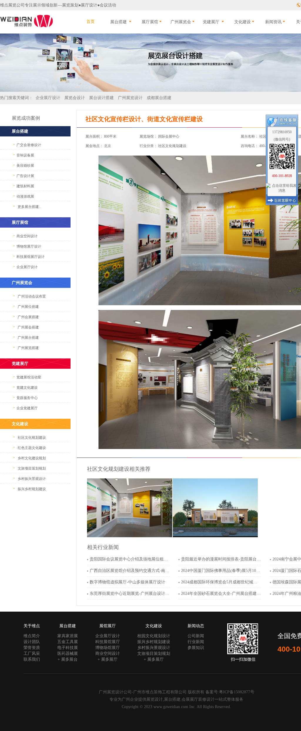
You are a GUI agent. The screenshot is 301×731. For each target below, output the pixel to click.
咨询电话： (249, 146)
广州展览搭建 (28, 348)
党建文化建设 (27, 387)
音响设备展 (25, 155)
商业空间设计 (27, 236)
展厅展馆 (150, 22)
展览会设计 (74, 98)
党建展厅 (211, 22)
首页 (90, 21)
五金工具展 (67, 642)
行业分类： (148, 146)
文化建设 (242, 22)
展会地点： (94, 146)
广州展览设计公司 (115, 692)
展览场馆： (148, 136)
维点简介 (32, 636)
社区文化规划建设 (32, 437)
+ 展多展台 (68, 659)
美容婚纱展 (25, 165)
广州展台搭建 (28, 338)
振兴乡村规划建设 (32, 489)
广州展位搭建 (28, 307)
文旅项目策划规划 (32, 468)
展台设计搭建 (101, 98)
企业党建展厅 (27, 408)
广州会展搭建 (28, 317)
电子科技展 (67, 647)
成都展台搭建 (159, 98)
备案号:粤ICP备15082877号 (229, 692)
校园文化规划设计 (153, 636)
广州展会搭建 (28, 327)
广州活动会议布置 (32, 296)
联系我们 (32, 659)
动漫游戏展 (25, 196)
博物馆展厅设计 (28, 246)
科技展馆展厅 (107, 642)
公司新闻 (196, 636)
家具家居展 (67, 636)
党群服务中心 (27, 398)
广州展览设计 (130, 98)
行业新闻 (196, 642)
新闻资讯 (273, 22)
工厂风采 (32, 653)
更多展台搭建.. (29, 207)
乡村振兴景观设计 (32, 479)
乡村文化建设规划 (32, 458)
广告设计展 (25, 176)
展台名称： (249, 136)
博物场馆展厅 (107, 647)
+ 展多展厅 (108, 659)
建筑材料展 (25, 186)
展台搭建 (118, 22)
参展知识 (196, 647)
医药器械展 (67, 653)
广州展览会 (180, 22)
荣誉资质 (32, 647)
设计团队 (32, 642)
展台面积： (94, 136)
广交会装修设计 (28, 145)
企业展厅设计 (48, 98)
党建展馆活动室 (28, 377)
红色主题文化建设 (32, 448)
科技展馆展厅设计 (30, 257)
